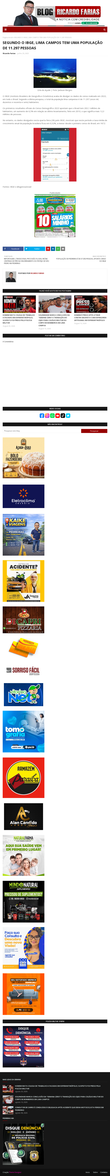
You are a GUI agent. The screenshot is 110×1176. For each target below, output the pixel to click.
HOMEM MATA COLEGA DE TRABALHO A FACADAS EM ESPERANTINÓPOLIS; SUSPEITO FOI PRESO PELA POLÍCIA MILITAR (19, 319)
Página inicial (7, 37)
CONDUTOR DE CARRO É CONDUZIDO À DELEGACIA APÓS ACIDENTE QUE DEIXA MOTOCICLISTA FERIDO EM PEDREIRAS (59, 1108)
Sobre (95, 1172)
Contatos (103, 1172)
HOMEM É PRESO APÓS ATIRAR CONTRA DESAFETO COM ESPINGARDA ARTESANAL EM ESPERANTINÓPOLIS (90, 317)
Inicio (88, 1172)
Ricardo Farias (9, 53)
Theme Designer (15, 1172)
